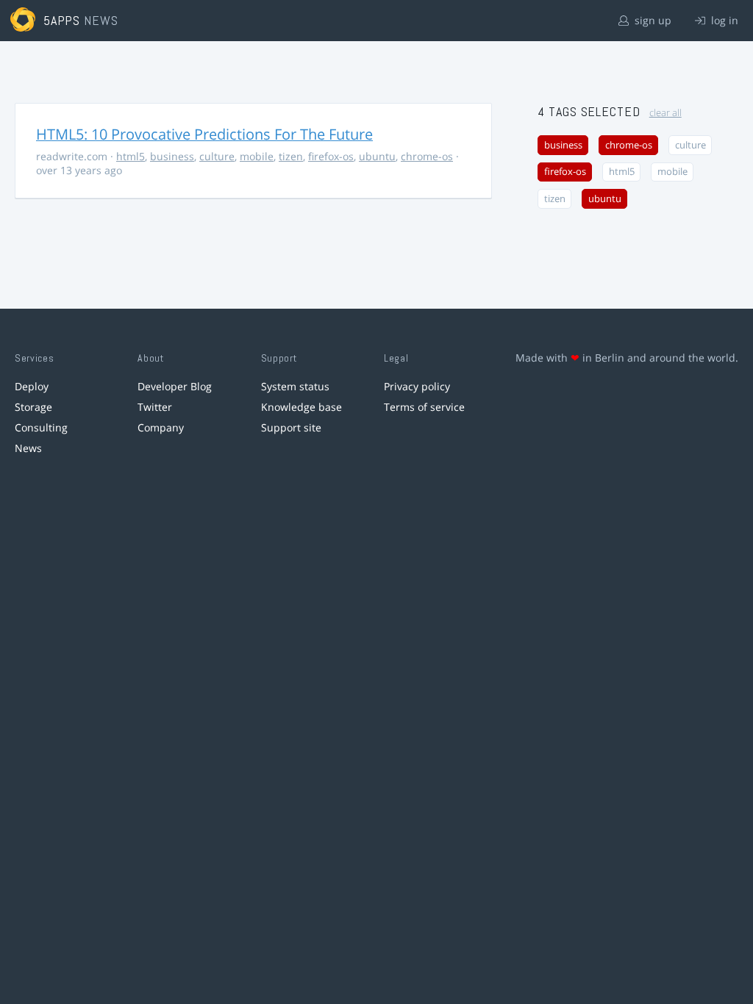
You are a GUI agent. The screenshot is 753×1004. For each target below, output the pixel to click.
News (28, 448)
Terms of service (424, 407)
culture (217, 156)
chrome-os (427, 156)
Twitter (155, 407)
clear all (665, 113)
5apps (62, 20)
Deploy (32, 386)
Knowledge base (301, 407)
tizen (291, 156)
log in (723, 20)
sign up (651, 20)
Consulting (41, 427)
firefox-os (331, 156)
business (172, 156)
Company (161, 427)
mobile (257, 156)
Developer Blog (175, 386)
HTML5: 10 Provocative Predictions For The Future (204, 134)
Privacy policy (417, 386)
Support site (291, 427)
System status (295, 386)
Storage (33, 407)
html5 (130, 156)
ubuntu (377, 156)
